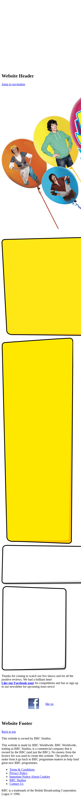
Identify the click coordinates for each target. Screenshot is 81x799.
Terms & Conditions (22, 769)
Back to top (9, 731)
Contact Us (16, 783)
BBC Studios (17, 780)
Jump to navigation (13, 84)
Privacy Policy (18, 773)
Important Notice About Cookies (29, 776)
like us (49, 704)
